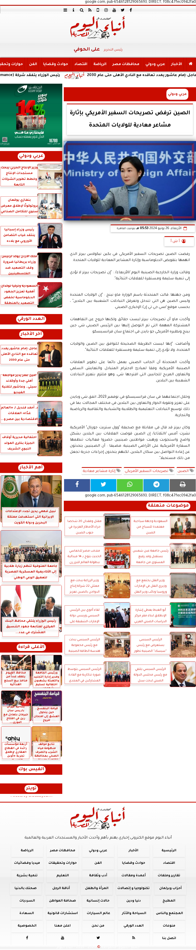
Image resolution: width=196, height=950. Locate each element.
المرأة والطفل (96, 888)
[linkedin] (106, 10)
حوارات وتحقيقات (62, 863)
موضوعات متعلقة (168, 506)
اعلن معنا (62, 926)
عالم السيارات (98, 913)
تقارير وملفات (169, 876)
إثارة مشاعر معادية (99, 471)
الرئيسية (169, 851)
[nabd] (98, 10)
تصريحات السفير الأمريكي (147, 471)
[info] (73, 10)
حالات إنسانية (98, 901)
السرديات (27, 901)
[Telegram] (156, 485)
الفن (33, 64)
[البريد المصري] (31, 115)
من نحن (98, 926)
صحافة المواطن (62, 901)
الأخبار (176, 64)
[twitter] (122, 10)
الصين (184, 471)
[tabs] (65, 10)
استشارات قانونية (62, 913)
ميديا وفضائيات (27, 863)
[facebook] (131, 10)
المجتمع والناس (169, 913)
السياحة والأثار (134, 913)
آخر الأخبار (31, 334)
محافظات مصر (126, 64)
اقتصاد (80, 64)
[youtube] (114, 10)
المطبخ (169, 901)
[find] (82, 10)
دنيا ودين (133, 901)
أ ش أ (175, 242)
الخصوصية (27, 926)
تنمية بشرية (27, 876)
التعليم (62, 876)
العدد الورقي (31, 319)
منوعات (169, 926)
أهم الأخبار (31, 467)
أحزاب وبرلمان (170, 888)
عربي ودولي (155, 64)
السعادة (26, 913)
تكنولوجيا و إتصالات (133, 888)
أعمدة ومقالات (133, 876)
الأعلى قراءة (31, 647)
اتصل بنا (169, 938)
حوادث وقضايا (55, 64)
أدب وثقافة (98, 876)
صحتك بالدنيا (26, 888)
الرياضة (99, 64)
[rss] (90, 10)
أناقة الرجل (61, 888)
